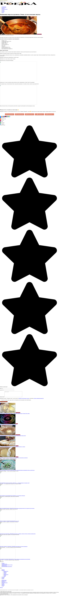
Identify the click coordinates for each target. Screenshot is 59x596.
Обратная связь (4, 565)
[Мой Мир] (3, 116)
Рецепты (3, 570)
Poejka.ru (1, 587)
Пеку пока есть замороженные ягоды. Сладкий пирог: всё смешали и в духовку (12, 446)
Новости (3, 569)
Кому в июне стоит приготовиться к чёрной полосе (8, 424)
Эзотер (3, 578)
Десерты (3, 11)
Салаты (5, 575)
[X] (5, 116)
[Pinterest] (4, 116)
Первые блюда (4, 6)
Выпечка (3, 8)
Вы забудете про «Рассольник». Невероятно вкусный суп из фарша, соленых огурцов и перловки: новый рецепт (17, 533)
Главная (3, 563)
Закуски (5, 573)
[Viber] (7, 116)
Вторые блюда (4, 7)
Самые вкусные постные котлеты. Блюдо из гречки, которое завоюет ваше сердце (13, 435)
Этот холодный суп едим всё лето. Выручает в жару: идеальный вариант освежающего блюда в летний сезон (17, 470)
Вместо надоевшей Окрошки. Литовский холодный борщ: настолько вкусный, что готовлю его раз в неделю (17, 508)
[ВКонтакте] (0, 116)
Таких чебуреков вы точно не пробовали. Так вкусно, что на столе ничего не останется (14, 457)
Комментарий (2, 396)
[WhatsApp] (8, 116)
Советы (3, 577)
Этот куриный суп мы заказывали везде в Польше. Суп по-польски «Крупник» (12, 495)
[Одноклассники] (1, 116)
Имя (0, 388)
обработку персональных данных (24, 398)
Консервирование (4, 9)
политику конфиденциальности (39, 398)
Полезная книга (50, 114)
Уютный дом (40, 114)
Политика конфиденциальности (7, 566)
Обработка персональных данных (7, 564)
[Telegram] (9, 116)
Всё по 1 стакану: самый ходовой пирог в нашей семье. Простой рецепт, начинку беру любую (15, 413)
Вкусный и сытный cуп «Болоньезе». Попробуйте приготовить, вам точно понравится (13, 546)
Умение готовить (30, 114)
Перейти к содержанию (3, 0)
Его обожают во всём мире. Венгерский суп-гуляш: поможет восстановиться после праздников (15, 559)
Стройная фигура (10, 114)
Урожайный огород (20, 114)
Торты (3, 12)
